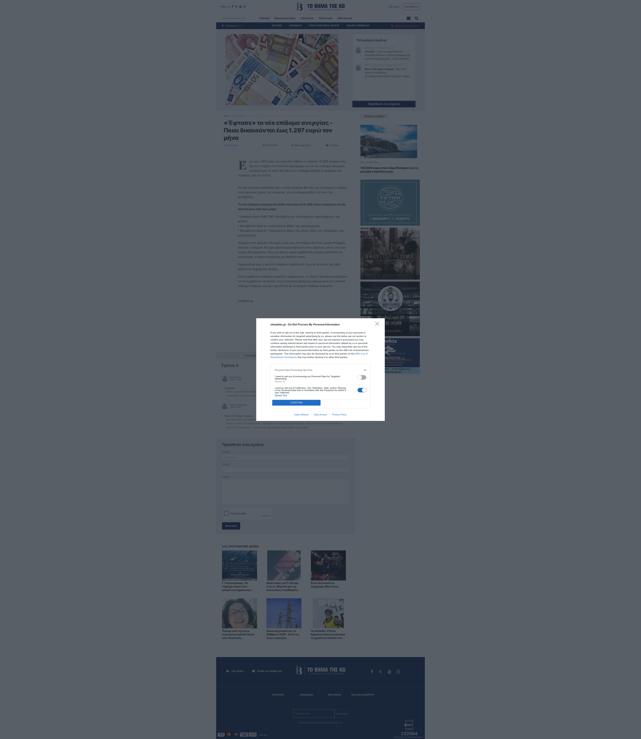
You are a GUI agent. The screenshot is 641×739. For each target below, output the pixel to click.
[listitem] (320, 370)
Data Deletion (301, 414)
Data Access (320, 414)
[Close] (378, 325)
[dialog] (320, 369)
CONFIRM (296, 402)
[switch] (362, 377)
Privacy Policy (339, 414)
